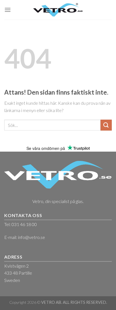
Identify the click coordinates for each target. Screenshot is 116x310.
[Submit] (106, 125)
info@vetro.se (31, 237)
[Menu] (7, 10)
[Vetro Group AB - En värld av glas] (58, 9)
